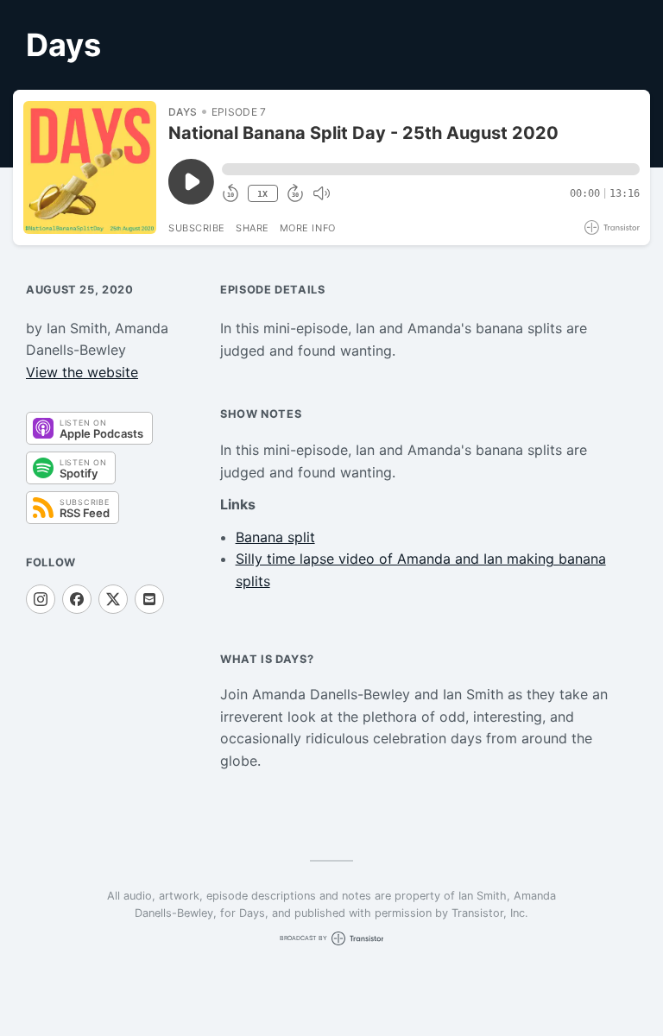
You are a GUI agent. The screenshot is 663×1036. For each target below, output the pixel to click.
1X (262, 194)
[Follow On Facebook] (77, 599)
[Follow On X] (113, 599)
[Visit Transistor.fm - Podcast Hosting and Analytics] (612, 227)
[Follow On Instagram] (40, 599)
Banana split (275, 537)
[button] (431, 169)
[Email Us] (149, 599)
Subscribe (196, 228)
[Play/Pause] (89, 167)
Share (252, 228)
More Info (308, 228)
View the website (82, 372)
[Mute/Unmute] (321, 193)
